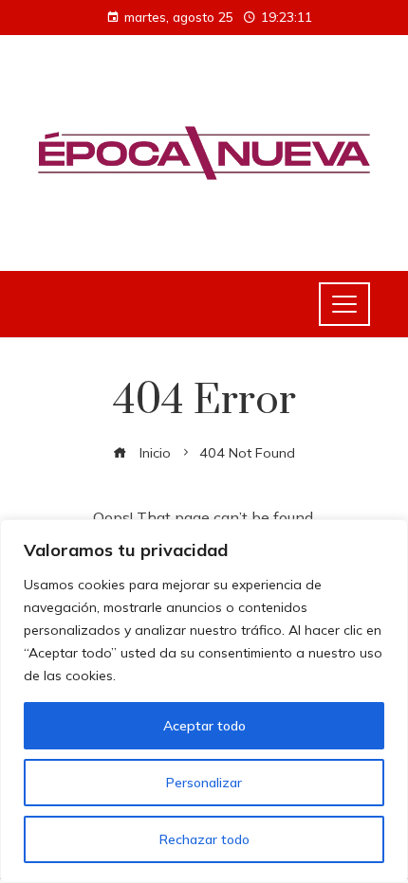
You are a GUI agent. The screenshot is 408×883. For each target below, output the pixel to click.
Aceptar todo (204, 725)
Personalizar (204, 782)
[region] (204, 701)
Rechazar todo (204, 839)
